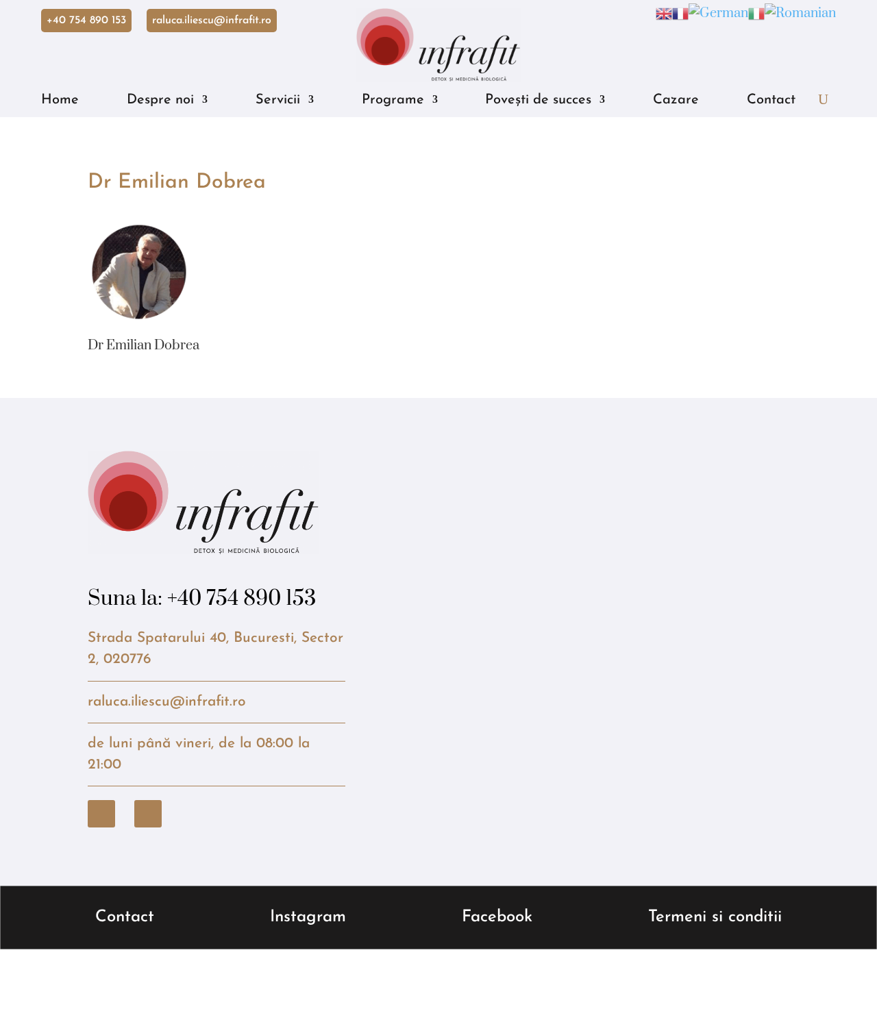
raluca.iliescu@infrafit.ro (211, 20)
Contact (771, 100)
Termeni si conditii (715, 917)
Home (60, 100)
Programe (393, 100)
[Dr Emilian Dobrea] (139, 312)
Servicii (278, 100)
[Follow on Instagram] (148, 813)
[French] (680, 13)
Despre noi (160, 100)
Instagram (308, 917)
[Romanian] (800, 13)
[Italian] (756, 13)
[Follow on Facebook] (101, 813)
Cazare (676, 100)
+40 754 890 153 (86, 20)
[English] (664, 13)
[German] (718, 13)
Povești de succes (538, 100)
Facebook (497, 917)
